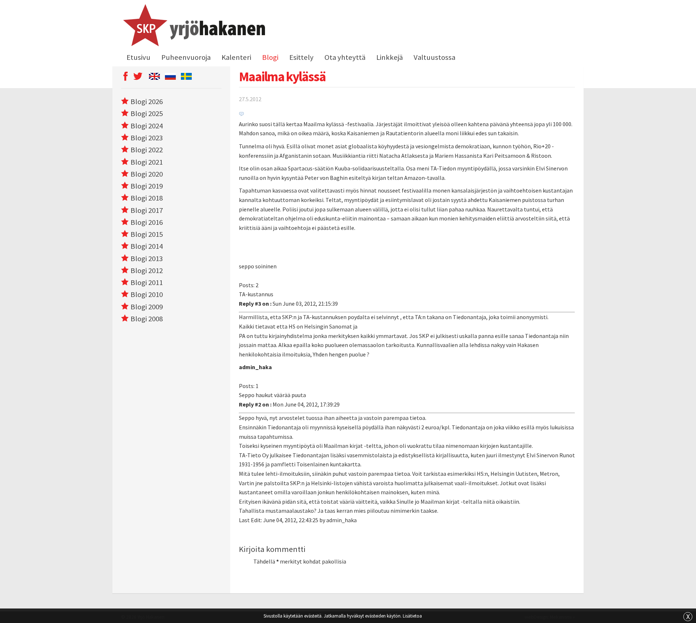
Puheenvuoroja (186, 57)
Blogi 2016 (146, 222)
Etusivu (138, 57)
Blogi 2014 (146, 246)
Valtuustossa (434, 57)
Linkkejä (389, 57)
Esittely (301, 57)
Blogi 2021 (146, 162)
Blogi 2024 (146, 126)
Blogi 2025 (146, 113)
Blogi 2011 (146, 282)
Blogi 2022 (146, 149)
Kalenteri (236, 57)
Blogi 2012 (146, 270)
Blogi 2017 (146, 210)
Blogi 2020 (146, 174)
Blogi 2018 (146, 198)
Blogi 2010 (146, 294)
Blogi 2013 (146, 258)
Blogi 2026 (146, 101)
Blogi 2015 (146, 234)
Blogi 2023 (146, 138)
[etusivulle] (193, 26)
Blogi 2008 (146, 318)
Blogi (270, 57)
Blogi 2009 (146, 307)
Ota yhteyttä (344, 57)
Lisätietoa (412, 616)
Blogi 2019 (146, 186)
